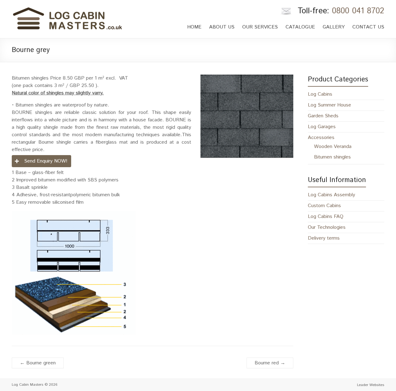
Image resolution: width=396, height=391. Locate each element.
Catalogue (300, 27)
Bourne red (270, 363)
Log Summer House (329, 105)
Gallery (334, 27)
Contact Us (368, 27)
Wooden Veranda (332, 146)
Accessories (321, 137)
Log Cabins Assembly (331, 194)
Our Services (260, 27)
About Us (222, 27)
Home (194, 27)
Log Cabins (320, 94)
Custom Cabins (324, 205)
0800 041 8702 (358, 11)
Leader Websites (370, 385)
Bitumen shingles (332, 157)
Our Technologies (327, 227)
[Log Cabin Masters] (67, 9)
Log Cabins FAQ (325, 216)
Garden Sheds (323, 115)
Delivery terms (324, 238)
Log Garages (322, 126)
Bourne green (38, 363)
